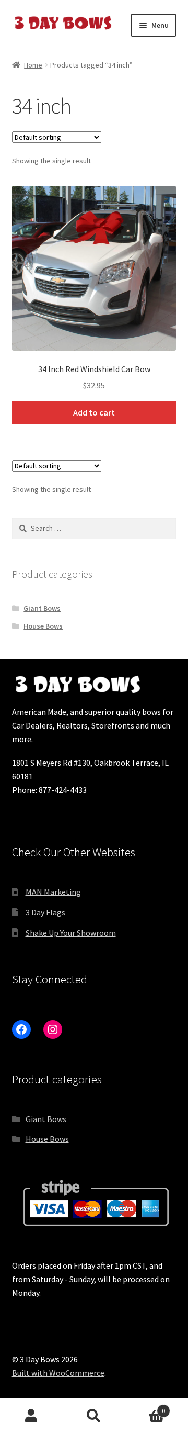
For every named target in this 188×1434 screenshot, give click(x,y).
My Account (31, 1416)
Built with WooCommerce (58, 1373)
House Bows (43, 626)
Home (33, 65)
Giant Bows (42, 608)
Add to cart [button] (94, 412)
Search (94, 1416)
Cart (145, 1407)
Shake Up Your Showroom (71, 932)
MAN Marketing (53, 892)
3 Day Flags (45, 912)
